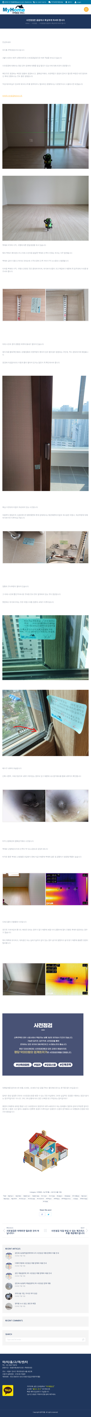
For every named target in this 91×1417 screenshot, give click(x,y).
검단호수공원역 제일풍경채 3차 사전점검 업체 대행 (32, 1283)
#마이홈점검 (75, 1196)
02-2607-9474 (40, 2)
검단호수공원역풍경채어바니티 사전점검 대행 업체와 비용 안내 (37, 1253)
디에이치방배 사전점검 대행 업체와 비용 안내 (30, 1263)
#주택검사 (49, 1198)
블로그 (70, 2)
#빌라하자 (14, 1198)
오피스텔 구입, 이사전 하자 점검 (26, 1293)
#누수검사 (44, 1196)
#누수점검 (52, 1196)
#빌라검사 (84, 1196)
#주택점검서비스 (66, 1198)
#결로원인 (18, 1196)
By (46, 1192)
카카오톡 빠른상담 (57, 2)
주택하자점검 (83, 1198)
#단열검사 (60, 1196)
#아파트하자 (40, 1198)
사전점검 (39, 1192)
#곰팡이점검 (35, 1196)
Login (79, 2)
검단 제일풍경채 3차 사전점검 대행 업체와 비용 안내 (33, 1273)
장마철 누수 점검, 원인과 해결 (25, 1303)
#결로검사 (11, 1196)
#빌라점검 (6, 1198)
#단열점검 (67, 1196)
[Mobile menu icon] (86, 9)
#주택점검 (57, 1198)
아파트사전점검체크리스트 (12, 96)
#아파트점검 (31, 1198)
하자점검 (45, 1201)
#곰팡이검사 (26, 1196)
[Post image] (8, 1256)
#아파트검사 (22, 1198)
